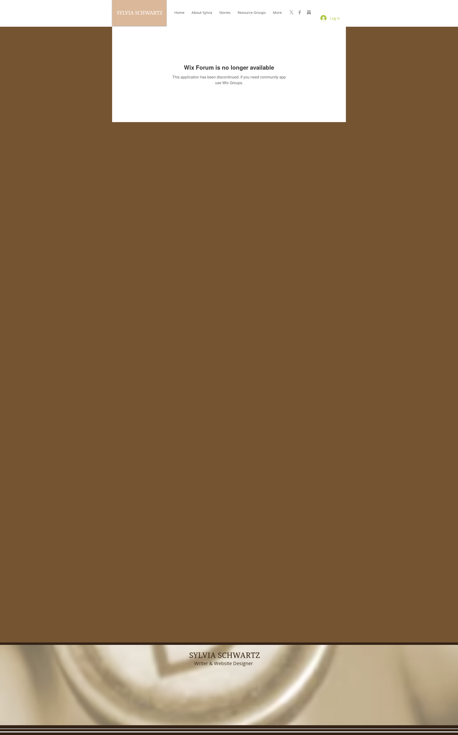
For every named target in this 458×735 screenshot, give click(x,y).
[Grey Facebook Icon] (299, 12)
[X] (291, 12)
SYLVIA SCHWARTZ (139, 13)
